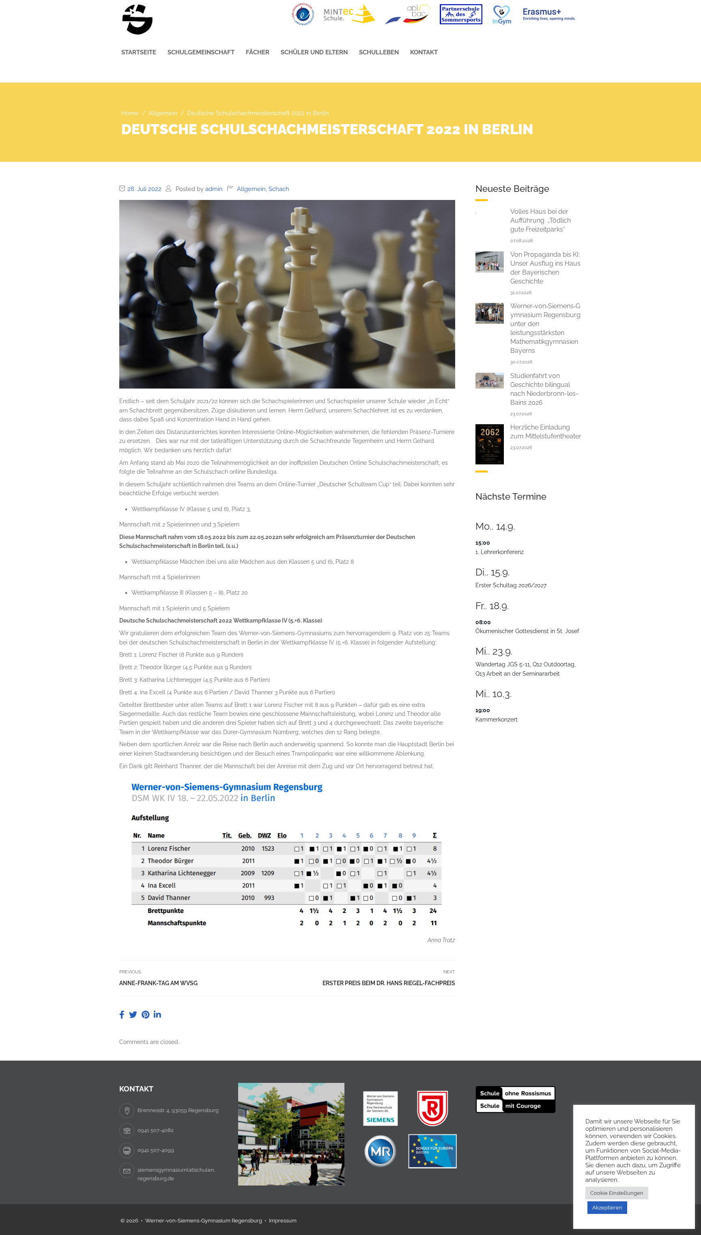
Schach (279, 189)
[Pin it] (146, 1015)
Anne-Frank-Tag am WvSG (158, 983)
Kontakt (424, 52)
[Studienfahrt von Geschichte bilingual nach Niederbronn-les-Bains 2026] (489, 380)
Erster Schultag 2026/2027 (510, 585)
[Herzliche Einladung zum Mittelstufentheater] (489, 443)
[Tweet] (134, 1015)
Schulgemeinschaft (201, 52)
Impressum (283, 1221)
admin (214, 189)
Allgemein (251, 189)
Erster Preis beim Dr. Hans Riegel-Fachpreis (389, 983)
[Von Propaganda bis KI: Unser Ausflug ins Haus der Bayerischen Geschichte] (489, 261)
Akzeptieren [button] (607, 1208)
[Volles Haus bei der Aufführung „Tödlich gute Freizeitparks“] (489, 211)
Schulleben (379, 52)
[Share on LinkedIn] (157, 1015)
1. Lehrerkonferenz (499, 552)
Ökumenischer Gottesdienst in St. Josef (527, 631)
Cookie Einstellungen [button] (616, 1193)
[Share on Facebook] (123, 1015)
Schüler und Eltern (314, 52)
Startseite (138, 52)
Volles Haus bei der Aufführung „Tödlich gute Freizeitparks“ (540, 220)
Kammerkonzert (496, 719)
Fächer (257, 52)
